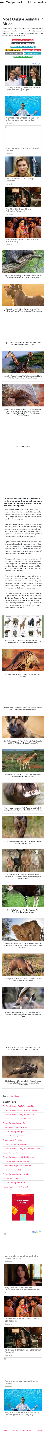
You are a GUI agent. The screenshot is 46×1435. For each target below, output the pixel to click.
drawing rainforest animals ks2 (23, 40)
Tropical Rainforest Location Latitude (16, 1174)
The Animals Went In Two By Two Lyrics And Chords (21, 1148)
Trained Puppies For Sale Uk (13, 1140)
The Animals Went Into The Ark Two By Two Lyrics (20, 1110)
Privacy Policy (26, 1430)
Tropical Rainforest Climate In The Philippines (19, 1157)
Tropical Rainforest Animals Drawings (16, 1161)
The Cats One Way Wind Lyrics (14, 1131)
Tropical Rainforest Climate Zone (14, 1153)
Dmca (6, 1430)
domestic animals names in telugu (23, 47)
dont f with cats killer (13, 50)
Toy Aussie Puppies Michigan (13, 1170)
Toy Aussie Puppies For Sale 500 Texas (17, 1119)
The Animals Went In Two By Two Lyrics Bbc (18, 1106)
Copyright (38, 1430)
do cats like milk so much (23, 57)
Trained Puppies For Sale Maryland (15, 1187)
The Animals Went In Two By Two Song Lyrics (19, 1114)
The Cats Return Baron (11, 1178)
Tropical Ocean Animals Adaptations (15, 1144)
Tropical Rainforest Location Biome (15, 1123)
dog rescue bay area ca (32, 53)
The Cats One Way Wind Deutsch (14, 1182)
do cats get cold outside (14, 53)
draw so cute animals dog (31, 50)
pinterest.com (14, 1096)
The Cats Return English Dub (13, 1136)
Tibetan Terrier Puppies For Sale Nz (15, 1127)
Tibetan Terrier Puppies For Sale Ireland (17, 1165)
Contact (15, 1430)
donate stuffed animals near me (23, 43)
